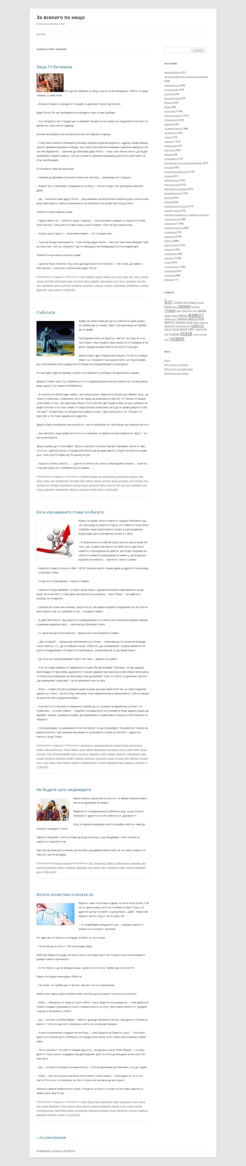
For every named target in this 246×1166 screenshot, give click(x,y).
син (166, 334)
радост (168, 329)
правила (61, 758)
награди (169, 202)
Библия (85, 476)
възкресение (106, 476)
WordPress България (176, 373)
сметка (130, 867)
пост (103, 867)
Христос (74, 489)
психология (170, 245)
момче (95, 1106)
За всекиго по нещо (61, 17)
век (132, 745)
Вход (167, 360)
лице (79, 1106)
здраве (168, 141)
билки (167, 107)
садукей (65, 285)
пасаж (40, 758)
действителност (53, 749)
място (89, 480)
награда (70, 867)
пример (54, 485)
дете (135, 1101)
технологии (171, 266)
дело (67, 749)
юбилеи (168, 279)
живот (111, 863)
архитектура (171, 85)
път (188, 326)
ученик (144, 285)
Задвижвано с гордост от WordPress (56, 1150)
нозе (123, 1106)
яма (100, 489)
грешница (125, 1101)
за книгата (170, 132)
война (138, 745)
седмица (76, 285)
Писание (50, 758)
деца (39, 480)
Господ (178, 302)
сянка (52, 762)
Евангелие (100, 749)
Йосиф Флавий (61, 754)
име (70, 281)
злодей (49, 281)
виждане (107, 1101)
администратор (103, 745)
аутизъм (169, 94)
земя (129, 749)
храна (196, 334)
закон (122, 749)
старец (108, 285)
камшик (94, 281)
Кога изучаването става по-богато (70, 512)
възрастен (121, 476)
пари (196, 322)
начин (97, 480)
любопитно (171, 180)
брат (98, 1101)
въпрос (133, 476)
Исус (86, 281)
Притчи (168, 240)
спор (102, 485)
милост (87, 1106)
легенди (169, 176)
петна (138, 1106)
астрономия (171, 89)
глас (113, 276)
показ (96, 867)
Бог (83, 276)
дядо (137, 276)
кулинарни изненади (176, 171)
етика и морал (62, 863)
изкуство (169, 150)
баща (91, 1101)
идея (136, 749)
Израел (168, 154)
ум (122, 485)
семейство (170, 253)
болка (200, 302)
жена (45, 1106)
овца (114, 480)
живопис (169, 124)
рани (57, 285)
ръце (111, 758)
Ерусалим (112, 749)
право (70, 758)
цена (57, 289)
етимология (171, 119)
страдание (119, 285)
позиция (131, 281)
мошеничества (173, 193)
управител (133, 285)
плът (122, 281)
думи (174, 315)
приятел (89, 758)
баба (84, 1101)
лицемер (136, 863)
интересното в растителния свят (183, 163)
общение (81, 867)
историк (41, 754)
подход (138, 480)
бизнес (168, 102)
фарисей (41, 289)
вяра (116, 1101)
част (166, 339)
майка (192, 319)
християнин (62, 489)
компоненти (123, 863)
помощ (204, 322)
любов (182, 319)
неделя (106, 480)
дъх (52, 480)
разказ (58, 276)
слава (121, 867)
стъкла (133, 1110)
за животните (172, 128)
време (94, 476)
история (78, 281)
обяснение (133, 754)
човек (93, 489)
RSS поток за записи (176, 364)
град (184, 310)
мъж (200, 319)
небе (103, 754)
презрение (81, 1110)
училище (136, 485)
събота (110, 485)
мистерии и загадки (175, 189)
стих (45, 762)
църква (84, 489)
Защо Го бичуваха (54, 66)
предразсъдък (45, 1110)
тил (118, 485)
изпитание (60, 281)
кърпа (71, 1106)
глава (106, 276)
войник (90, 276)
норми (111, 754)
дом (167, 315)
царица (129, 762)
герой (98, 276)
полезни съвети (173, 227)
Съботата (46, 312)
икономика (170, 158)
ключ (74, 754)
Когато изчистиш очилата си (65, 894)
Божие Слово (121, 745)
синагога (94, 485)
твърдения (63, 762)
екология (169, 111)
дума (46, 480)
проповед (65, 485)
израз (143, 749)
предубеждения (64, 1110)
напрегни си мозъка (176, 206)
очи (116, 281)
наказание (106, 281)
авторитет (87, 745)
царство (139, 762)
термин (75, 762)
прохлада (101, 758)
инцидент (54, 1106)
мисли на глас (172, 184)
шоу (39, 871)
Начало (41, 34)
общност (121, 754)
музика (168, 197)
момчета (105, 1106)
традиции (170, 271)
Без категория (172, 98)
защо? (168, 137)
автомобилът (172, 72)
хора (50, 289)
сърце (174, 333)
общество (170, 223)
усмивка (142, 1110)
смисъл (134, 758)
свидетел (122, 1110)
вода (167, 306)
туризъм (169, 275)
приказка (169, 236)
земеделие (170, 145)
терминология (88, 762)
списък (99, 285)
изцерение (62, 480)
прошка (104, 1110)
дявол (89, 749)
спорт (167, 262)
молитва (94, 754)
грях (125, 276)
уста (127, 485)
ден (131, 276)
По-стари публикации (51, 1137)
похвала (112, 867)
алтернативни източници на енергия (186, 76)
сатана (119, 758)
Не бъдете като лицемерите (64, 789)
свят (126, 758)
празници (170, 232)
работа (197, 325)
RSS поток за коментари (178, 369)
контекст (83, 754)
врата (175, 307)
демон (74, 749)
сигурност (88, 285)
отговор (123, 480)
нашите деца (172, 210)
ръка (85, 485)
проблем (181, 326)
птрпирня (47, 285)
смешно (168, 258)
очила (130, 1106)
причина (93, 1110)
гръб (119, 276)
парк (143, 754)
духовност (100, 863)
